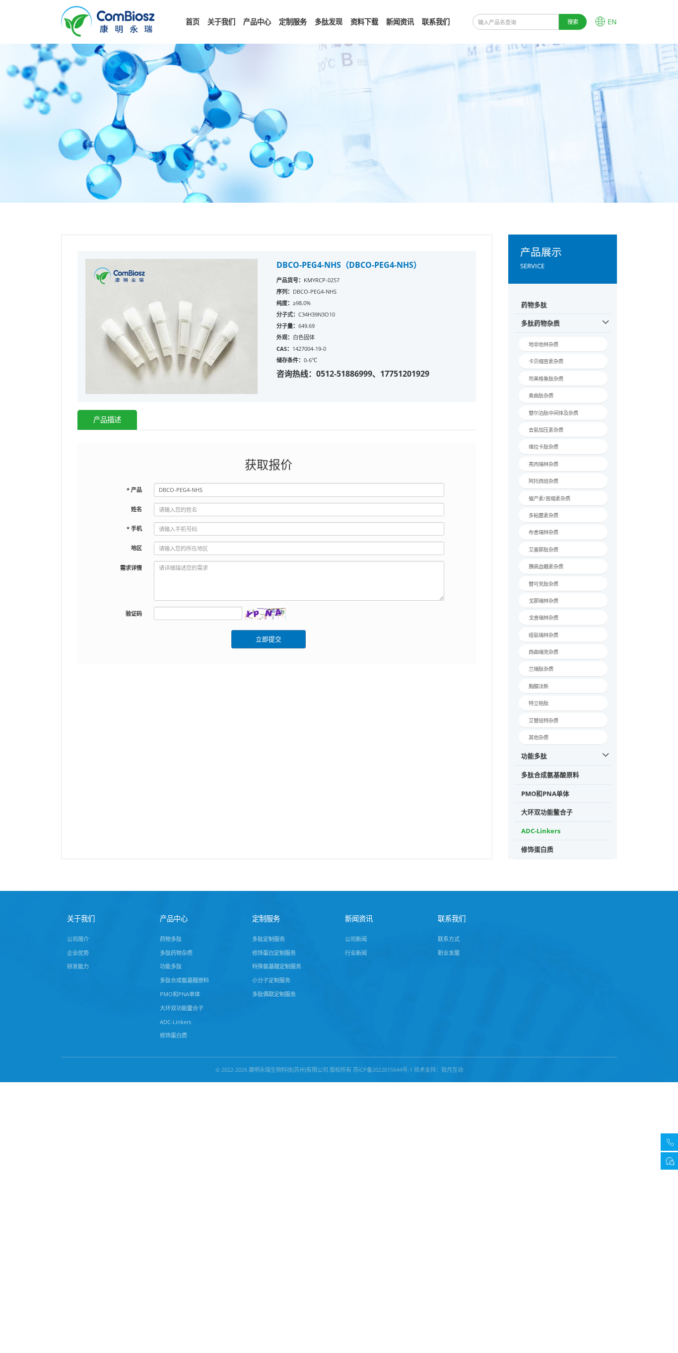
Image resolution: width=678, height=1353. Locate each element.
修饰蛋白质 (537, 849)
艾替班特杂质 (543, 720)
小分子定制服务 (271, 980)
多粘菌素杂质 (543, 515)
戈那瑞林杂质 (543, 600)
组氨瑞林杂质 (543, 635)
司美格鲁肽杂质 (546, 378)
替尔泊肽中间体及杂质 (553, 412)
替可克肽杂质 (543, 583)
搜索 (572, 21)
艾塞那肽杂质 (543, 549)
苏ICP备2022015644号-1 (382, 1069)
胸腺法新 (538, 686)
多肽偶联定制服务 (274, 994)
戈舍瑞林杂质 (543, 617)
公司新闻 (356, 939)
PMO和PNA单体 (545, 793)
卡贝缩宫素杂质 (546, 361)
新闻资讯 (400, 21)
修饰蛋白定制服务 (274, 952)
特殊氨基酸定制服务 (276, 966)
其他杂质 (538, 737)
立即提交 (268, 639)
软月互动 (452, 1069)
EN (612, 21)
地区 (136, 548)
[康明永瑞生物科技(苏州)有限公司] (107, 20)
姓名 (136, 509)
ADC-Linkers (540, 830)
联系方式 (449, 939)
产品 (134, 489)
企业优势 (78, 952)
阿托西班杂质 (543, 481)
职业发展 (449, 952)
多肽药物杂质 (540, 322)
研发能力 (78, 966)
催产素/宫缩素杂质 (549, 498)
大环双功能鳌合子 (547, 811)
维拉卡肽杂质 (543, 446)
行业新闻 (356, 952)
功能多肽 (534, 755)
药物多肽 (534, 304)
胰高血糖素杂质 (546, 566)
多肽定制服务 (268, 939)
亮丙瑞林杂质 (543, 464)
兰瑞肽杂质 (541, 668)
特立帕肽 (538, 703)
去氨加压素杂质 (546, 429)
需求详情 (131, 567)
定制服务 (293, 21)
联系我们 (436, 21)
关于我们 (221, 21)
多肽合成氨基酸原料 (550, 774)
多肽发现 (328, 21)
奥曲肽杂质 (541, 395)
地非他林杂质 (543, 344)
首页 (193, 21)
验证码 (134, 613)
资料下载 (364, 21)
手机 (134, 528)
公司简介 (78, 939)
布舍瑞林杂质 (543, 532)
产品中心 (257, 21)
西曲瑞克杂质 (543, 651)
